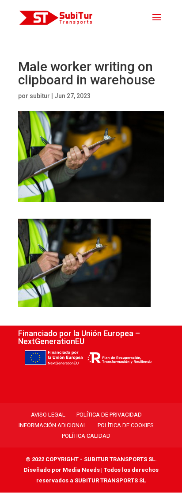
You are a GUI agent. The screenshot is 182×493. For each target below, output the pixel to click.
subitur (40, 95)
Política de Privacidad (109, 414)
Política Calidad (86, 435)
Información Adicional (53, 425)
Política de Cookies (126, 425)
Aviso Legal (48, 414)
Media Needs (81, 469)
